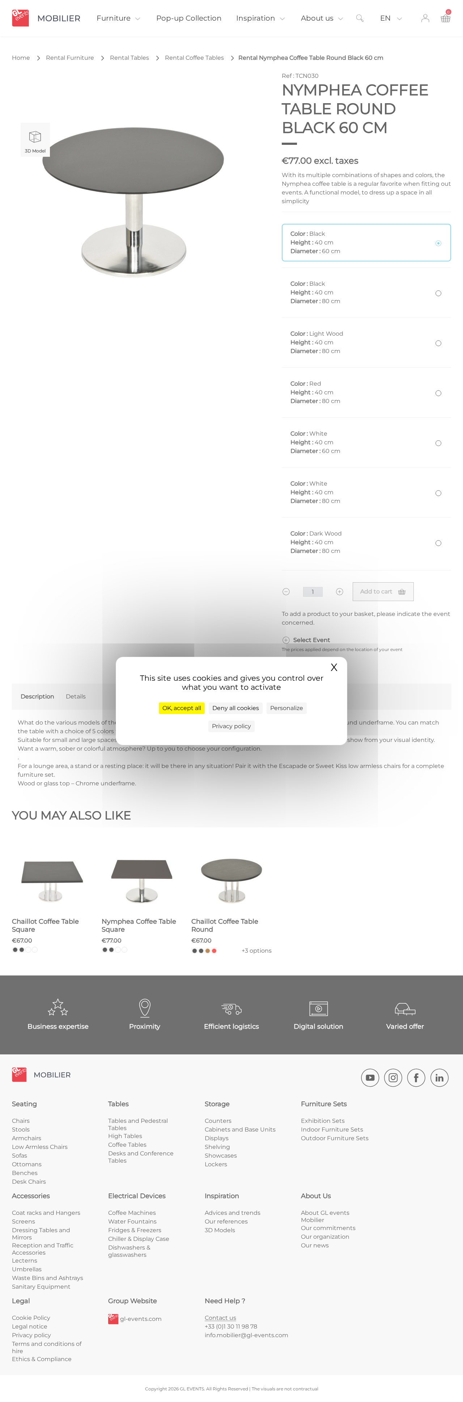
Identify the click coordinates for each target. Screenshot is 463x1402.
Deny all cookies (235, 708)
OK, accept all (181, 708)
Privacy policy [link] (231, 726)
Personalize (286, 708)
